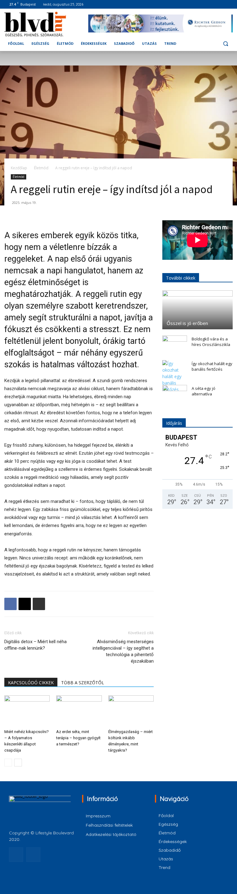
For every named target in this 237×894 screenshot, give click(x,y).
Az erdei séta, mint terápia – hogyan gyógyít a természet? (78, 737)
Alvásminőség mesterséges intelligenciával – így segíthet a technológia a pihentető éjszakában (123, 651)
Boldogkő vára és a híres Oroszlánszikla (211, 341)
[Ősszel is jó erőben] (197, 309)
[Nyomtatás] (39, 604)
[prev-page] (8, 762)
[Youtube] (229, 4)
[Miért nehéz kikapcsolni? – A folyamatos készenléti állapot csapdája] (27, 711)
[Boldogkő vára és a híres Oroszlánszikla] (174, 344)
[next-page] (18, 762)
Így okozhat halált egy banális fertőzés (212, 366)
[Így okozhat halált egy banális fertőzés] (174, 376)
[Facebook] (220, 4)
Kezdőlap (19, 168)
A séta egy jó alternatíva (203, 391)
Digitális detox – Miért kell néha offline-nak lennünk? (35, 645)
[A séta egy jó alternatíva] (174, 394)
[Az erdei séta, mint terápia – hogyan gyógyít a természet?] (79, 711)
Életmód (41, 168)
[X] (25, 604)
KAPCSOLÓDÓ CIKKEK (31, 682)
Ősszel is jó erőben (187, 323)
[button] (225, 43)
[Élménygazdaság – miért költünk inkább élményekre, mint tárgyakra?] (131, 711)
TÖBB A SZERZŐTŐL (82, 682)
